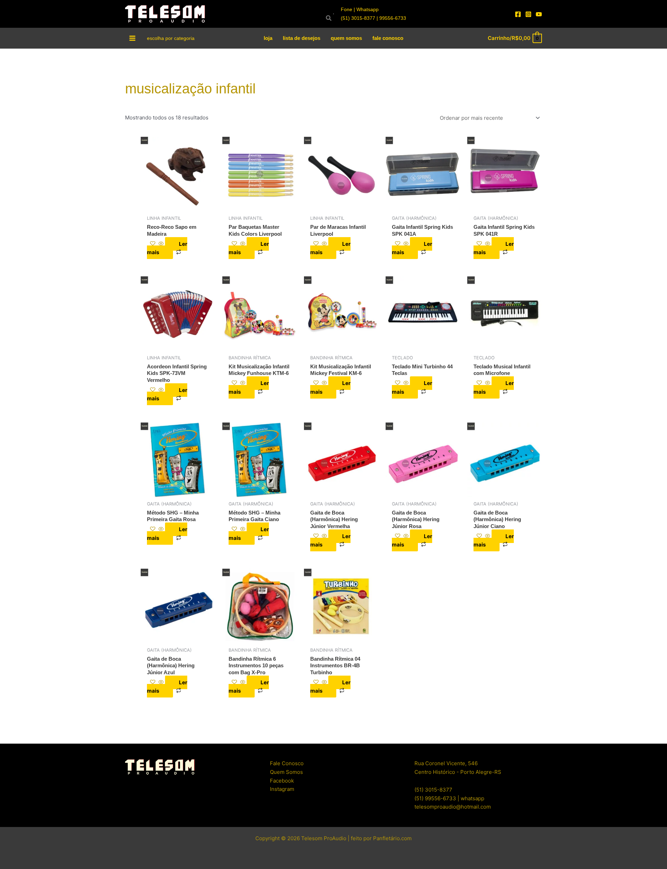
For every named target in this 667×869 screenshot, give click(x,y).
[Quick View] (161, 244)
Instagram (282, 789)
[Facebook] (518, 14)
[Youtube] (539, 14)
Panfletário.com (392, 838)
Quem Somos (286, 772)
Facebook (282, 780)
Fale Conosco (287, 763)
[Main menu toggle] (132, 38)
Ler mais (167, 248)
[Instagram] (528, 14)
